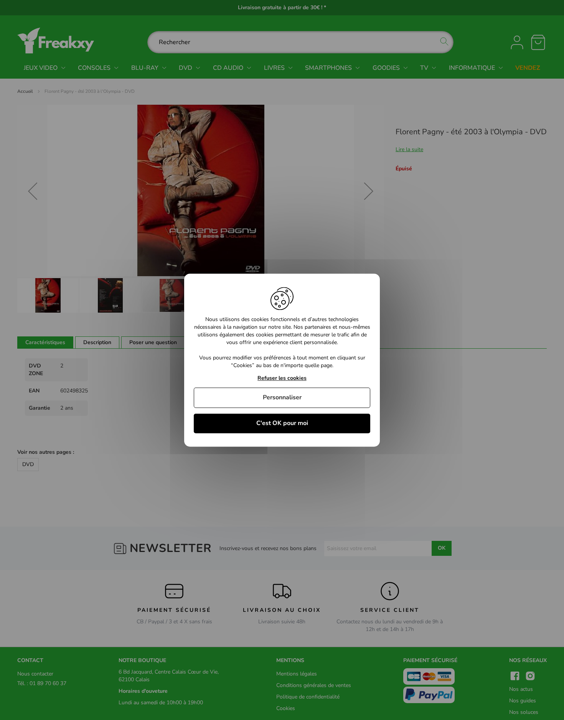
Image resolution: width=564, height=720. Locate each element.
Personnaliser (282, 397)
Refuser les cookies (282, 378)
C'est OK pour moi (282, 423)
